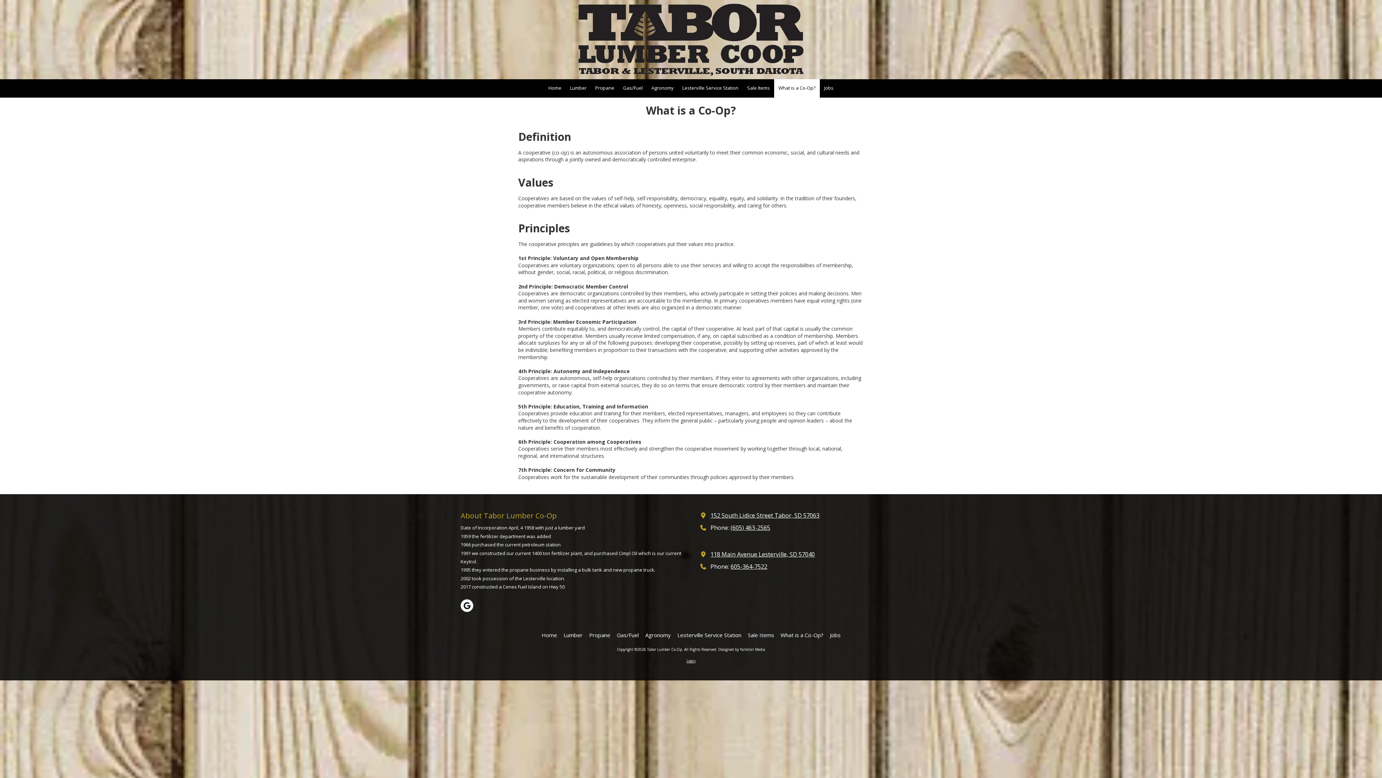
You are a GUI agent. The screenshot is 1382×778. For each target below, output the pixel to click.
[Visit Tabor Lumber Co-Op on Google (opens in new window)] (467, 605)
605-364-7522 (749, 567)
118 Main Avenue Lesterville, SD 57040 (762, 554)
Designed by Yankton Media (741, 649)
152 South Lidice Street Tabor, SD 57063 (764, 515)
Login (691, 660)
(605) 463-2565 (750, 528)
